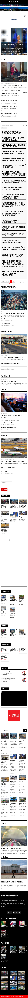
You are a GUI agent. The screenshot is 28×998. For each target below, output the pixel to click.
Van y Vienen (5, 681)
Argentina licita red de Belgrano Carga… (9, 93)
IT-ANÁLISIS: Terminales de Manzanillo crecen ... (14, 507)
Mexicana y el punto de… (6, 472)
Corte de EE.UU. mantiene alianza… (8, 467)
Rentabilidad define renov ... (22, 741)
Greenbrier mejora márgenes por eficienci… (12, 882)
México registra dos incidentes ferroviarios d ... (4, 506)
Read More (3, 603)
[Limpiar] (5, 128)
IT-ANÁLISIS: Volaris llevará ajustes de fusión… (13, 461)
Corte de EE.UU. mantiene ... (13, 741)
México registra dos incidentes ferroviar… (12, 85)
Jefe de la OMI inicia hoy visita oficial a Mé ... (13, 519)
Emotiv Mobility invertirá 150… (7, 422)
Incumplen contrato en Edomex (6, 671)
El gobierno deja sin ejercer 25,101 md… (9, 106)
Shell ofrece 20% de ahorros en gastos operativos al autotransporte (13, 273)
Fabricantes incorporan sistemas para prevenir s (4, 657)
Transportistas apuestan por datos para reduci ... (23, 518)
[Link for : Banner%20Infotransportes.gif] (14, 9)
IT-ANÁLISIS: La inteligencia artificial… (9, 427)
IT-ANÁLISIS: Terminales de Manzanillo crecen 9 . (14, 650)
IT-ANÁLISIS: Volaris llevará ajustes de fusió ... (4, 530)
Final (9, 283)
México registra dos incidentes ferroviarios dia (4, 649)
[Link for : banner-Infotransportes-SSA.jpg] (14, 6)
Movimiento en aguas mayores (8, 381)
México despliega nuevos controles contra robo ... (22, 506)
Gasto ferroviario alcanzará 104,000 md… (9, 113)
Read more (25, 92)
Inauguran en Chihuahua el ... (4, 741)
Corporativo (5, 674)
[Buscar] (2, 128)
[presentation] (24, 730)
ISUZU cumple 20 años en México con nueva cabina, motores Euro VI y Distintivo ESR (13, 205)
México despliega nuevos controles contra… (12, 357)
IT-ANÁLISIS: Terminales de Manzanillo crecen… (12, 313)
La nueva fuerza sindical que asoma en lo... (8, 678)
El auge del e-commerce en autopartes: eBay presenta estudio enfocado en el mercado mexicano (14, 174)
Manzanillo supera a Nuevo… (7, 319)
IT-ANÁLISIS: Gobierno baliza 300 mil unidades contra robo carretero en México (13, 213)
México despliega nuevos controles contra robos (22, 649)
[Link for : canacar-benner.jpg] (14, 11)
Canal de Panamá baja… (6, 323)
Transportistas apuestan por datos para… (9, 368)
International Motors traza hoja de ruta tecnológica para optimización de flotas (13, 196)
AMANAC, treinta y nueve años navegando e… (12, 848)
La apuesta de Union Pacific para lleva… (9, 100)
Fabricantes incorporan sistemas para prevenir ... (4, 518)
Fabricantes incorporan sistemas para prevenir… (10, 363)
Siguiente (4, 283)
